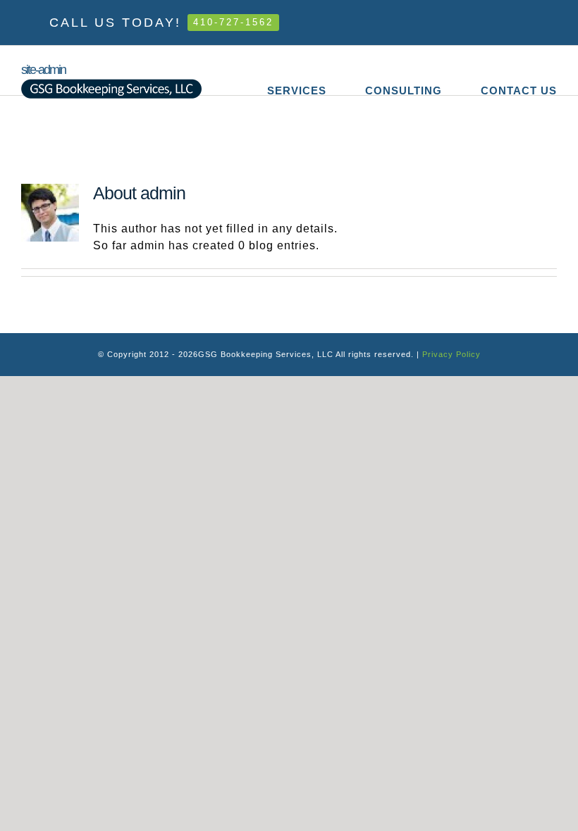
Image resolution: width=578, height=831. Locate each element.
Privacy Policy (451, 354)
